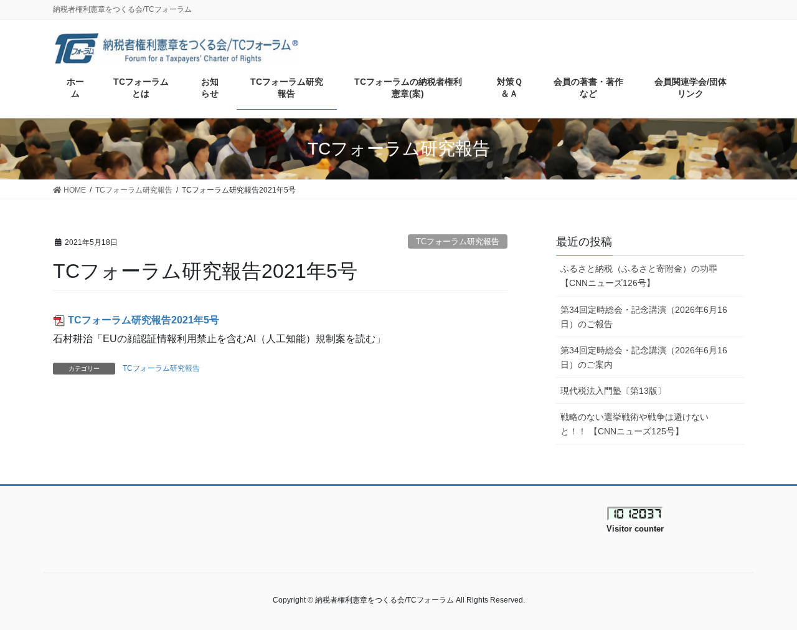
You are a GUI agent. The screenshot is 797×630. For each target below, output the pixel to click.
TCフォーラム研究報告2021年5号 (143, 320)
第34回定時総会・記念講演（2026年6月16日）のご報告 (643, 317)
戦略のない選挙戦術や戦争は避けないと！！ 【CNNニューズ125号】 (634, 424)
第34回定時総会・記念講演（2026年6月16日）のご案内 (643, 357)
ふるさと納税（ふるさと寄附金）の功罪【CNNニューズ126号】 (638, 276)
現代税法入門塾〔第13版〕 (613, 391)
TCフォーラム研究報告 (457, 241)
